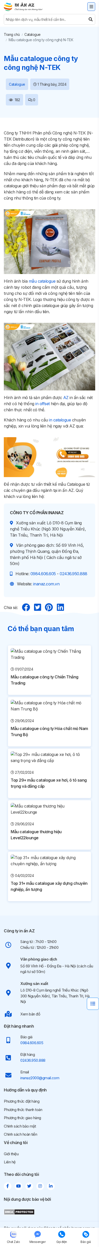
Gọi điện (61, 1242)
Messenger (37, 1242)
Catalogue (32, 34)
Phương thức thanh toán (23, 1109)
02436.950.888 (73, 573)
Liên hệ (10, 1162)
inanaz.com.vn (46, 583)
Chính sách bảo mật (20, 1126)
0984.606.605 (43, 573)
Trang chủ (12, 34)
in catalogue (60, 419)
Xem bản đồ (30, 1014)
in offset (42, 403)
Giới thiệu (11, 1153)
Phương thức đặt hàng (21, 1101)
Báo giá (85, 1242)
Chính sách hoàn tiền (20, 1134)
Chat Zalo (13, 1242)
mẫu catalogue (42, 281)
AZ (66, 397)
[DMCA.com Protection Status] (19, 1211)
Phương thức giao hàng (22, 1117)
